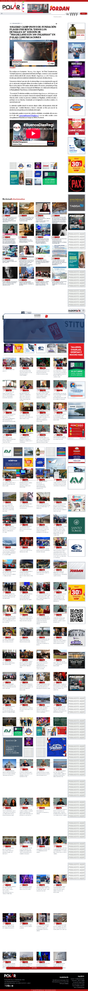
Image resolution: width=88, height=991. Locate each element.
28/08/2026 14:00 (43, 480)
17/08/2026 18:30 (8, 237)
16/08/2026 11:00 (25, 237)
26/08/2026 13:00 (26, 923)
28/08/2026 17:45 (27, 435)
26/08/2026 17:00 (26, 885)
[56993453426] (23, 3)
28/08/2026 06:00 (60, 525)
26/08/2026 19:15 (26, 808)
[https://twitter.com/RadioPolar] (23, 6)
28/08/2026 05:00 (9, 547)
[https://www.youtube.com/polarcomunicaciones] (23, 11)
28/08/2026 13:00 (29, 313)
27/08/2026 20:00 (26, 592)
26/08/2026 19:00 (43, 808)
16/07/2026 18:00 (58, 280)
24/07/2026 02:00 (58, 258)
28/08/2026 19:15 (10, 412)
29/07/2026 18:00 (8, 258)
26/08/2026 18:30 (9, 846)
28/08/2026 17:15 (44, 435)
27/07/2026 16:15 (25, 258)
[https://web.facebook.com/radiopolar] (23, 4)
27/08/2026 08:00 (26, 682)
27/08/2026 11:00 (43, 660)
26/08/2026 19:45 (9, 808)
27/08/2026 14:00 (60, 637)
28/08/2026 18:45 (44, 412)
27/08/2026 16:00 (9, 637)
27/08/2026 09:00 (9, 682)
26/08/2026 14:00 (9, 923)
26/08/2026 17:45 (60, 846)
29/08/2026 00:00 (10, 368)
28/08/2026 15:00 (26, 480)
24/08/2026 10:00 (8, 215)
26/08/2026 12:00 (43, 923)
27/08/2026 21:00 (9, 592)
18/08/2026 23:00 (58, 215)
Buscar (83, 13)
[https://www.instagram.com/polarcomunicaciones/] (23, 9)
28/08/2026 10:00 (60, 502)
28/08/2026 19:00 (27, 412)
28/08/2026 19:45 (44, 390)
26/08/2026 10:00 (9, 962)
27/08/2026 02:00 (60, 705)
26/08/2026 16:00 (43, 885)
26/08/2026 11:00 (60, 923)
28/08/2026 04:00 (26, 547)
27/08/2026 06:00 (60, 682)
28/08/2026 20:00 (27, 390)
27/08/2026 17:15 (9, 615)
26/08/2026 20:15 (43, 769)
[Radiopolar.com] (1, 13)
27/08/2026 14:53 (43, 637)
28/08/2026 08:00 (26, 525)
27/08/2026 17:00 (26, 615)
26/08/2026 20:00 (60, 769)
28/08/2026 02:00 (60, 547)
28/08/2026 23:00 (27, 368)
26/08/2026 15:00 (60, 885)
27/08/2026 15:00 (26, 637)
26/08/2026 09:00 (26, 962)
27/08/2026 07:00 (43, 682)
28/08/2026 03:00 (43, 547)
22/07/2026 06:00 (25, 280)
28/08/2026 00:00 (26, 570)
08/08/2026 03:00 (58, 237)
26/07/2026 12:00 (41, 258)
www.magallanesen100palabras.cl (28, 115)
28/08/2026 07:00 (43, 525)
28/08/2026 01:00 (9, 570)
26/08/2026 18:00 (43, 846)
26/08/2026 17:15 (9, 885)
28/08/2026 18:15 (61, 412)
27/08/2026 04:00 (26, 705)
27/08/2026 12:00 (26, 660)
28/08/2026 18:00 (10, 435)
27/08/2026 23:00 (43, 570)
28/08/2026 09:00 (9, 525)
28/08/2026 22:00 (44, 368)
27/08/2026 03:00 (43, 705)
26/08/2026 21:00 (9, 769)
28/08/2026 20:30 (10, 390)
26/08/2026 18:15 (26, 846)
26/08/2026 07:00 (60, 962)
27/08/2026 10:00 (60, 660)
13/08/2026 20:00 (41, 237)
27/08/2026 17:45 (60, 592)
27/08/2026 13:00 (9, 660)
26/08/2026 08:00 (43, 962)
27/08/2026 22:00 (60, 570)
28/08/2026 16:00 (9, 480)
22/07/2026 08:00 (8, 280)
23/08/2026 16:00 (25, 215)
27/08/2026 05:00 (9, 705)
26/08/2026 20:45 (26, 769)
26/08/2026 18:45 (60, 808)
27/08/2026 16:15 (60, 615)
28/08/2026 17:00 (61, 435)
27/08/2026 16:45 (43, 615)
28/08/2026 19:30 (61, 390)
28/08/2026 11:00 (43, 502)
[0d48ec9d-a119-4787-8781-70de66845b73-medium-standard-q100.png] (11, 10)
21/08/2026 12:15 (41, 215)
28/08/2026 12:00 (9, 502)
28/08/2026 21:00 (61, 368)
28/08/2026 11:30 (26, 502)
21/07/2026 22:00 (41, 280)
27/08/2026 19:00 (43, 592)
